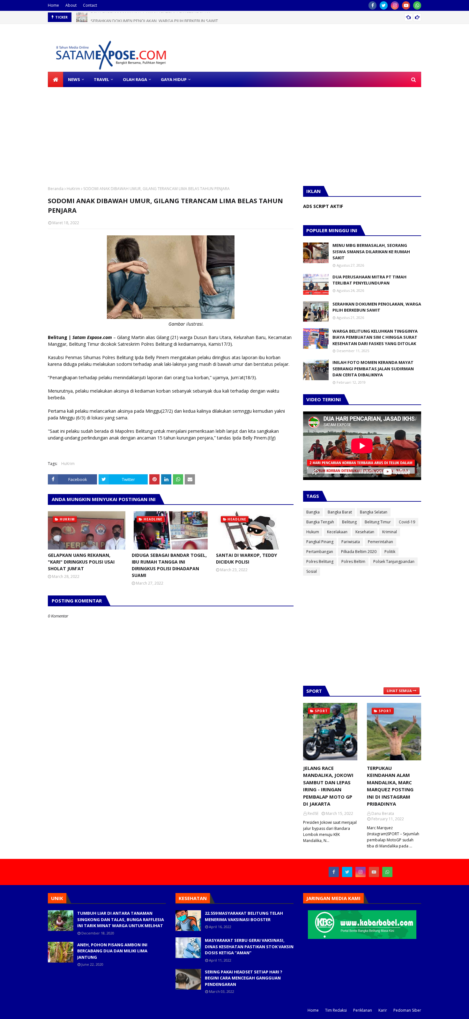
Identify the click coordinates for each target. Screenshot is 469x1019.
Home (53, 5)
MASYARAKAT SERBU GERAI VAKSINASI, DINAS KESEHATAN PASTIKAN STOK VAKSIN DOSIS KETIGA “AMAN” (249, 946)
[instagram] (395, 5)
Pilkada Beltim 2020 (358, 551)
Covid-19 (407, 522)
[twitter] (384, 5)
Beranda (55, 188)
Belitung (349, 522)
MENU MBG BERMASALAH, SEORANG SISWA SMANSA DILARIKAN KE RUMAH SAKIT (371, 251)
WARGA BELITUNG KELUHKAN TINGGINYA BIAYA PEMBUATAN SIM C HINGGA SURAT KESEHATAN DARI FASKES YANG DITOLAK (375, 337)
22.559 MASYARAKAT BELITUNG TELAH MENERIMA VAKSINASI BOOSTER (244, 916)
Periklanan (362, 1010)
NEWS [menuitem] (74, 79)
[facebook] (372, 5)
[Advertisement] (191, 131)
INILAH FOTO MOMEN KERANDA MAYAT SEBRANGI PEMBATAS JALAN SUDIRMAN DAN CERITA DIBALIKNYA (373, 368)
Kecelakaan (337, 532)
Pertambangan (319, 551)
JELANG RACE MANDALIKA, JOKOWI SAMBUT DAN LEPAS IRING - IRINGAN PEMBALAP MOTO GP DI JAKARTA (328, 786)
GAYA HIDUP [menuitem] (174, 79)
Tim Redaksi (336, 1010)
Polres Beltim (353, 561)
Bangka (313, 512)
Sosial (311, 571)
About (71, 5)
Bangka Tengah (320, 522)
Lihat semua (399, 690)
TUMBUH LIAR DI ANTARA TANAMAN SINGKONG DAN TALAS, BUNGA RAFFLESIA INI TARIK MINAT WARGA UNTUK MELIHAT (120, 919)
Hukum (312, 532)
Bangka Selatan (373, 512)
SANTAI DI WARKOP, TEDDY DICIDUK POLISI (246, 558)
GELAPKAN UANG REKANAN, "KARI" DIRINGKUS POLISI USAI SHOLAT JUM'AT (81, 562)
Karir (382, 1010)
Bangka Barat (340, 512)
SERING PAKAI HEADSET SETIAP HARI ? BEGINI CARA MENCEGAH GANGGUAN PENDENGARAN (243, 978)
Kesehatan (364, 532)
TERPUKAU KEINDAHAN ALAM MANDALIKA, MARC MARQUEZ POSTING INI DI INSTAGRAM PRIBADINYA (390, 786)
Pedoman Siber (407, 1010)
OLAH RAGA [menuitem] (135, 79)
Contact (90, 5)
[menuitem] (55, 79)
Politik (389, 551)
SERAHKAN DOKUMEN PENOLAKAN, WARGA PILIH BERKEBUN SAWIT (154, 17)
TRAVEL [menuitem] (101, 79)
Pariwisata (350, 541)
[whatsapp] (417, 5)
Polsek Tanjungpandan (393, 561)
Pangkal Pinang (319, 541)
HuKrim (73, 188)
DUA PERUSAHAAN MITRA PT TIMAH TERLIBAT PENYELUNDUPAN (369, 280)
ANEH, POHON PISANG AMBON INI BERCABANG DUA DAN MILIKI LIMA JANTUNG (112, 951)
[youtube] (406, 5)
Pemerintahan (380, 541)
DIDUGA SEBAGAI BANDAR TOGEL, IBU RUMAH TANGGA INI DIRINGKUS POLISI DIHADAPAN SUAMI (169, 565)
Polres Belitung (319, 561)
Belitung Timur (378, 522)
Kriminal (389, 532)
